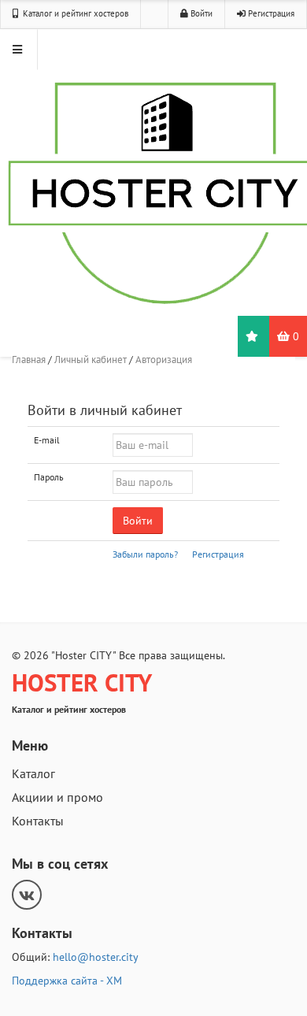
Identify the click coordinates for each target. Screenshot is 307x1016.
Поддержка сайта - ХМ (67, 980)
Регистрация (271, 13)
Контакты (38, 821)
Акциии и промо (57, 797)
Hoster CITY (82, 682)
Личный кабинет (90, 359)
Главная (29, 359)
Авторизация (163, 359)
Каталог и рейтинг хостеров (74, 13)
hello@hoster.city (96, 957)
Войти (201, 13)
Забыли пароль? (145, 554)
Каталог (33, 773)
